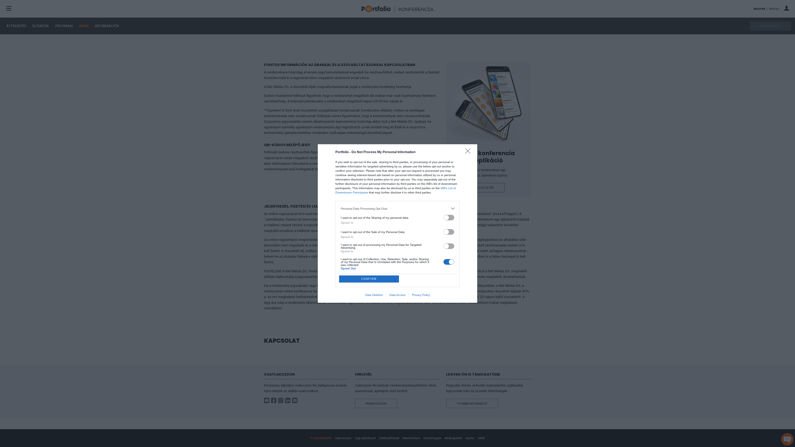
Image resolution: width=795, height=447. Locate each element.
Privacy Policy (421, 295)
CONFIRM (369, 278)
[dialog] (397, 223)
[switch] (448, 217)
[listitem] (397, 208)
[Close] (469, 152)
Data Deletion (374, 295)
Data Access (397, 295)
